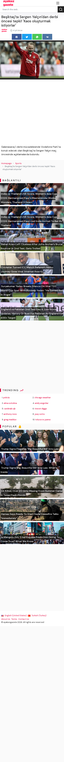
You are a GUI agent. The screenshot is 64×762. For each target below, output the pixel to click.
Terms (14, 619)
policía (6, 397)
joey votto (40, 414)
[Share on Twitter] (27, 37)
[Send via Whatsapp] (37, 37)
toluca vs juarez (43, 419)
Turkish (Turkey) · (39, 615)
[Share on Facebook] (17, 37)
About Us (5, 619)
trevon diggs (41, 408)
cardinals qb (10, 408)
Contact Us (23, 619)
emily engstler (41, 403)
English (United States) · (16, 615)
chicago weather (42, 397)
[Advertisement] (32, 113)
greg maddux (10, 419)
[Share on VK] (47, 37)
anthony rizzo (10, 414)
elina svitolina (10, 403)
